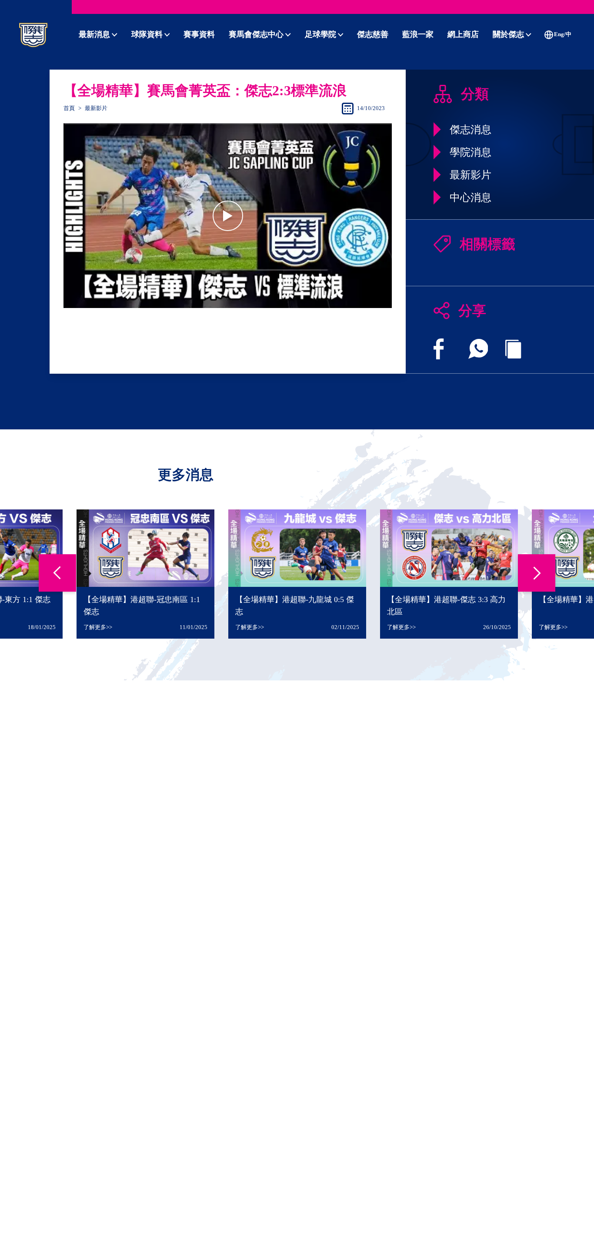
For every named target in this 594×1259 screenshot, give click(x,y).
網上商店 (463, 34)
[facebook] (439, 348)
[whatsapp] (478, 349)
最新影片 (96, 108)
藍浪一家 (418, 34)
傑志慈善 (372, 34)
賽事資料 (199, 34)
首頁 (69, 108)
